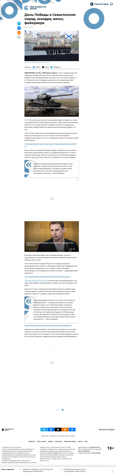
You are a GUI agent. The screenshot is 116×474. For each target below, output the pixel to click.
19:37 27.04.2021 (28, 27)
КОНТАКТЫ (58, 442)
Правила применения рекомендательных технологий (19, 463)
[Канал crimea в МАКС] (72, 429)
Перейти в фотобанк (45, 62)
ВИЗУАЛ (72, 436)
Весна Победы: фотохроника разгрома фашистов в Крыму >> (48, 326)
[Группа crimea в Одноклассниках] (65, 429)
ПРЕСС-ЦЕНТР (41, 442)
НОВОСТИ (31, 442)
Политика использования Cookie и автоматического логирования (18, 458)
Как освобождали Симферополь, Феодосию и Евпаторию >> (48, 277)
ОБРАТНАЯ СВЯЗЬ (70, 442)
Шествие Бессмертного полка (35, 281)
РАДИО (50, 442)
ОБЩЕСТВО (53, 436)
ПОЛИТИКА (45, 436)
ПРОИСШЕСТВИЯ (63, 436)
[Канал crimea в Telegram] (43, 429)
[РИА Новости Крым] (35, 7)
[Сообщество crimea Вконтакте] (50, 429)
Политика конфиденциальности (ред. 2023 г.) (16, 461)
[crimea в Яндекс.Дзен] (58, 429)
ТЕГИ (86, 442)
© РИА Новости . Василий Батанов (32, 62)
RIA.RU (80, 442)
